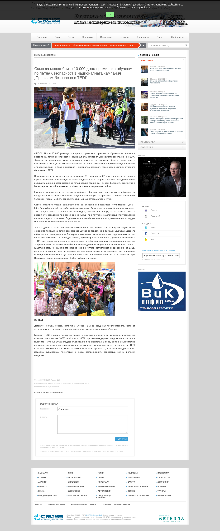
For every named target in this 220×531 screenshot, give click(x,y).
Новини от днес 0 (41, 45)
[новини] (45, 20)
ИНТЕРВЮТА (73, 482)
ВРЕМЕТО (42, 486)
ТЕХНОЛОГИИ (74, 477)
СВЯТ (70, 473)
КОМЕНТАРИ (103, 482)
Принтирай (155, 216)
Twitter (153, 227)
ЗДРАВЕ (131, 491)
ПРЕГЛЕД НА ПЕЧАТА (77, 495)
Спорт (160, 37)
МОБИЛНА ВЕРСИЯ (122, 504)
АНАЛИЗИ (42, 482)
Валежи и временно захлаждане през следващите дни (103, 45)
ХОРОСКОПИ (163, 482)
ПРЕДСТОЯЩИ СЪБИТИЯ (103, 496)
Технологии (143, 37)
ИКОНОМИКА (163, 473)
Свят (57, 37)
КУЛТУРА (42, 477)
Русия (71, 37)
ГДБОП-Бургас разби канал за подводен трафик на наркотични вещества (164, 95)
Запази (154, 210)
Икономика (106, 37)
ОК (110, 14)
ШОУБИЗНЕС (74, 491)
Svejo (152, 239)
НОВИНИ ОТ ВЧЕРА (106, 486)
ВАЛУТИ (131, 482)
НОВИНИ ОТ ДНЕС (76, 486)
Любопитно (177, 37)
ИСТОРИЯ (162, 486)
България (42, 37)
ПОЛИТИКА (133, 473)
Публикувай (122, 439)
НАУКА (41, 491)
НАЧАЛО (38, 55)
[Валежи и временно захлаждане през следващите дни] (142, 45)
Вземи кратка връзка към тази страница (158, 250)
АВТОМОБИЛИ (104, 491)
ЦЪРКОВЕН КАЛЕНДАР (138, 486)
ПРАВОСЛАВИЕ (164, 495)
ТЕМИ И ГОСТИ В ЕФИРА (138, 495)
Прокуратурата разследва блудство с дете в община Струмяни (166, 132)
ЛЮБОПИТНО (49, 55)
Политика (87, 37)
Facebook (155, 233)
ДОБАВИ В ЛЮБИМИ (56, 504)
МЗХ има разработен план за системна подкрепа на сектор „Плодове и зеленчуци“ (163, 108)
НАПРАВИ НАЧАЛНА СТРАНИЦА (83, 504)
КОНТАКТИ (107, 504)
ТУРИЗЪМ (162, 491)
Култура (124, 37)
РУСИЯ (101, 473)
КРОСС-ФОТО (164, 477)
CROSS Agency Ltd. (94, 515)
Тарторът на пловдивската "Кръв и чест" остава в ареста (166, 69)
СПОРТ (101, 477)
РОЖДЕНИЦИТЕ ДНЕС (48, 495)
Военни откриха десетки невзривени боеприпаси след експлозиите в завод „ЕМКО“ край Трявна (166, 120)
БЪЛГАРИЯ (43, 473)
